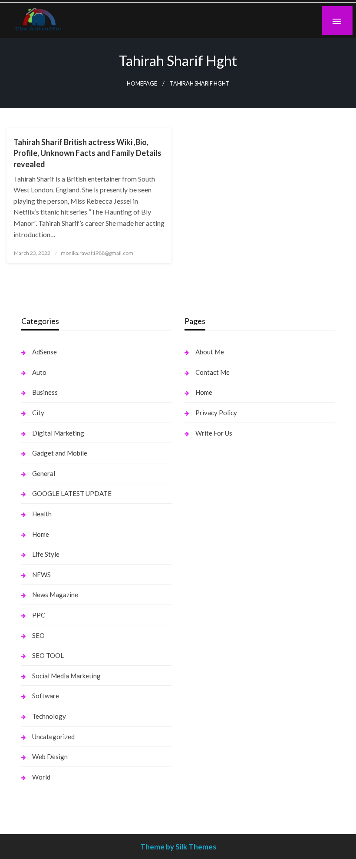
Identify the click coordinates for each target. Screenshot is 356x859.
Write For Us (213, 433)
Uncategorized (53, 736)
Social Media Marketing (66, 676)
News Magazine (55, 594)
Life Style (45, 554)
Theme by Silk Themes (178, 846)
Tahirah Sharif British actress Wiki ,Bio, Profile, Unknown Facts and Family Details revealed (87, 152)
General (43, 473)
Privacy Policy (216, 412)
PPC (38, 615)
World (41, 777)
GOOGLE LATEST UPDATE (72, 493)
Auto (39, 372)
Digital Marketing (58, 433)
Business (45, 392)
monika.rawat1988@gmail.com (97, 253)
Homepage (142, 83)
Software (45, 696)
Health (42, 514)
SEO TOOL (48, 655)
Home (40, 534)
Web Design (50, 756)
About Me (209, 352)
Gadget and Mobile (59, 453)
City (38, 412)
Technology (49, 716)
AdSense (44, 352)
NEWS (41, 574)
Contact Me (212, 372)
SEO (38, 635)
